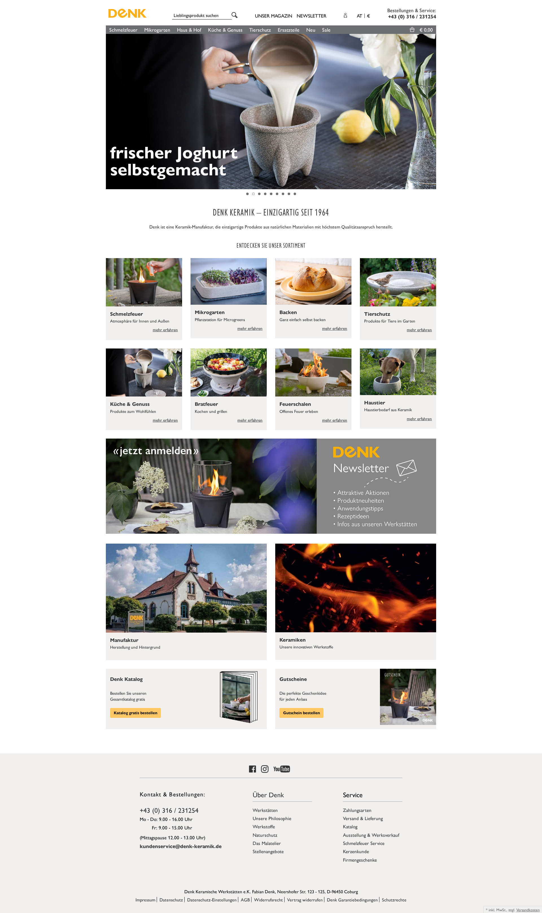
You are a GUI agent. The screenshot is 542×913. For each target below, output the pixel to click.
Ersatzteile (289, 29)
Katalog (350, 826)
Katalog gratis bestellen (135, 713)
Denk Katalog (126, 679)
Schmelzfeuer (123, 29)
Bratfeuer (206, 404)
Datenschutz (171, 899)
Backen (288, 312)
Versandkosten (528, 909)
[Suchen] (235, 15)
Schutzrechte (394, 899)
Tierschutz (260, 29)
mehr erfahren (165, 329)
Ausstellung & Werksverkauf (371, 834)
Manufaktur (124, 640)
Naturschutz (265, 834)
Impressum (145, 899)
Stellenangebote (268, 851)
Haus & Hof (189, 29)
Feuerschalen (295, 404)
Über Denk (268, 794)
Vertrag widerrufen (305, 899)
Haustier (374, 403)
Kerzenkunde (356, 851)
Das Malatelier (267, 843)
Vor (433, 111)
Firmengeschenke (360, 859)
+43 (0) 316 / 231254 (169, 810)
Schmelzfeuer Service (363, 843)
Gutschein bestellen (301, 713)
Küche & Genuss (225, 29)
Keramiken (292, 640)
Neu (310, 29)
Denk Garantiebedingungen (352, 899)
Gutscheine (293, 679)
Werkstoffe (264, 826)
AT (363, 15)
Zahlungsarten (357, 810)
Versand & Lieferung (363, 818)
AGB (245, 899)
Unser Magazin (273, 15)
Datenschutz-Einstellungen (212, 899)
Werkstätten (265, 810)
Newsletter (311, 15)
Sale (326, 29)
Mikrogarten (157, 29)
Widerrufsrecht (268, 899)
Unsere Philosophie (272, 818)
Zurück (108, 111)
